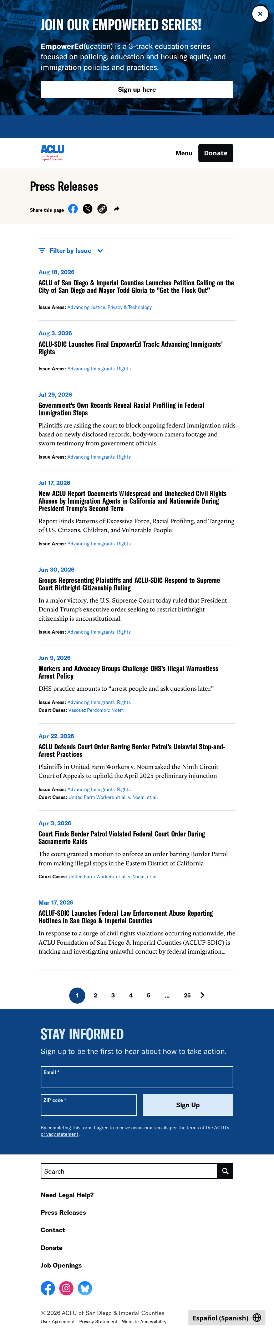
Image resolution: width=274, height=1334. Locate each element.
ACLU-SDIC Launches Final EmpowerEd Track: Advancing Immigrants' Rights (131, 347)
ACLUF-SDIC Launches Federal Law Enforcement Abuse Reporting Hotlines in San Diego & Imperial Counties (126, 916)
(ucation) (77, 45)
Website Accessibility (144, 1321)
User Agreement (58, 1321)
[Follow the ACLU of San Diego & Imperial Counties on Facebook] (48, 1289)
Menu (184, 153)
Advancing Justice (86, 307)
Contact (53, 1230)
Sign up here (137, 89)
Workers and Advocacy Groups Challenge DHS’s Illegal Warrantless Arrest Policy (128, 672)
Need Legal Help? (67, 1195)
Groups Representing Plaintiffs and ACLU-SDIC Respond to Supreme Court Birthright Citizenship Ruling (129, 583)
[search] (225, 1171)
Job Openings (61, 1265)
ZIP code (55, 1100)
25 (187, 995)
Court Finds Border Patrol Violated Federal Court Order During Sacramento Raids (122, 837)
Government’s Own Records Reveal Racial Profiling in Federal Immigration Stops (121, 408)
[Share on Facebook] (73, 211)
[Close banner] (260, 14)
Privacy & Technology (129, 307)
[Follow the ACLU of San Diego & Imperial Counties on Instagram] (66, 1289)
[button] (102, 210)
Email (51, 1072)
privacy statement (59, 1134)
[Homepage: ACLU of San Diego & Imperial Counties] (66, 153)
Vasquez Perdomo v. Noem (96, 710)
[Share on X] (87, 211)
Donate (216, 153)
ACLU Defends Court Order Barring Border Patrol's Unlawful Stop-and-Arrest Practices (132, 750)
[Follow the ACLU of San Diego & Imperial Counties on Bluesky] (85, 1289)
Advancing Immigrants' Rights (99, 368)
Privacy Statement (98, 1321)
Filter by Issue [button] (70, 250)
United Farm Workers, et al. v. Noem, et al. (113, 797)
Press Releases (63, 1212)
